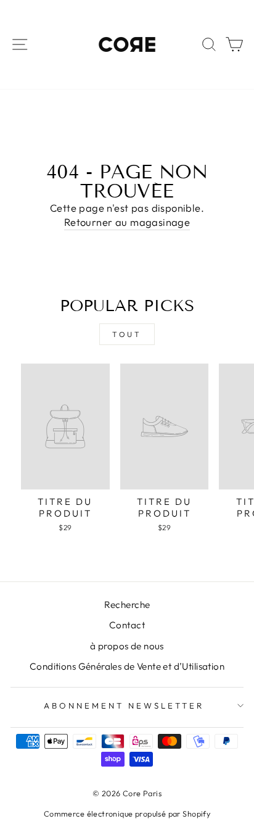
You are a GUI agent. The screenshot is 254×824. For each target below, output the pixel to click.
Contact (127, 625)
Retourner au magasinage (127, 221)
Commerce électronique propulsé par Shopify (127, 813)
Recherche (127, 604)
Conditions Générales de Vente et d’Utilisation (127, 666)
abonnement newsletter (123, 705)
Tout (126, 334)
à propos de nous (127, 646)
